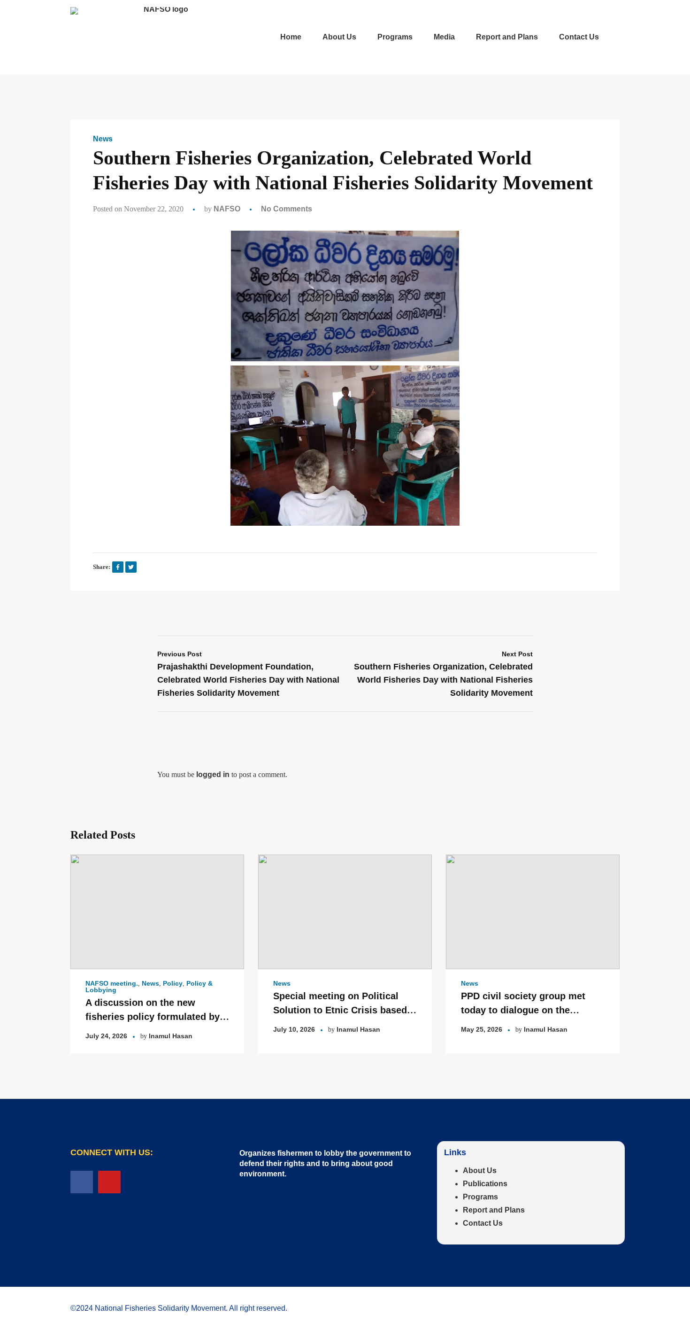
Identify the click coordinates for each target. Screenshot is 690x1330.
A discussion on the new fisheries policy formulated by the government (152, 1016)
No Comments (286, 209)
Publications (485, 1184)
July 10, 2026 (294, 1029)
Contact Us (483, 1223)
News (103, 139)
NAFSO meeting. (111, 983)
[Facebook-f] (81, 1182)
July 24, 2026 (106, 1036)
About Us (480, 1170)
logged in (213, 774)
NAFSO (227, 209)
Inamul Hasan (170, 1036)
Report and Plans (494, 1210)
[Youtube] (109, 1182)
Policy (173, 983)
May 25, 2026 (481, 1029)
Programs (480, 1197)
